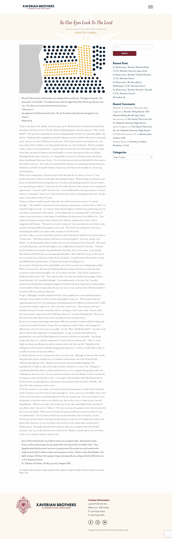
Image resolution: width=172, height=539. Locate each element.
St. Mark (77, 470)
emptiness (63, 470)
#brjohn (25, 470)
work (26, 473)
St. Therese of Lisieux (88, 470)
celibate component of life (50, 470)
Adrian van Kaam (35, 470)
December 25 (119, 97)
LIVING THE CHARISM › (86, 32)
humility (70, 470)
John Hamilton (99, 29)
